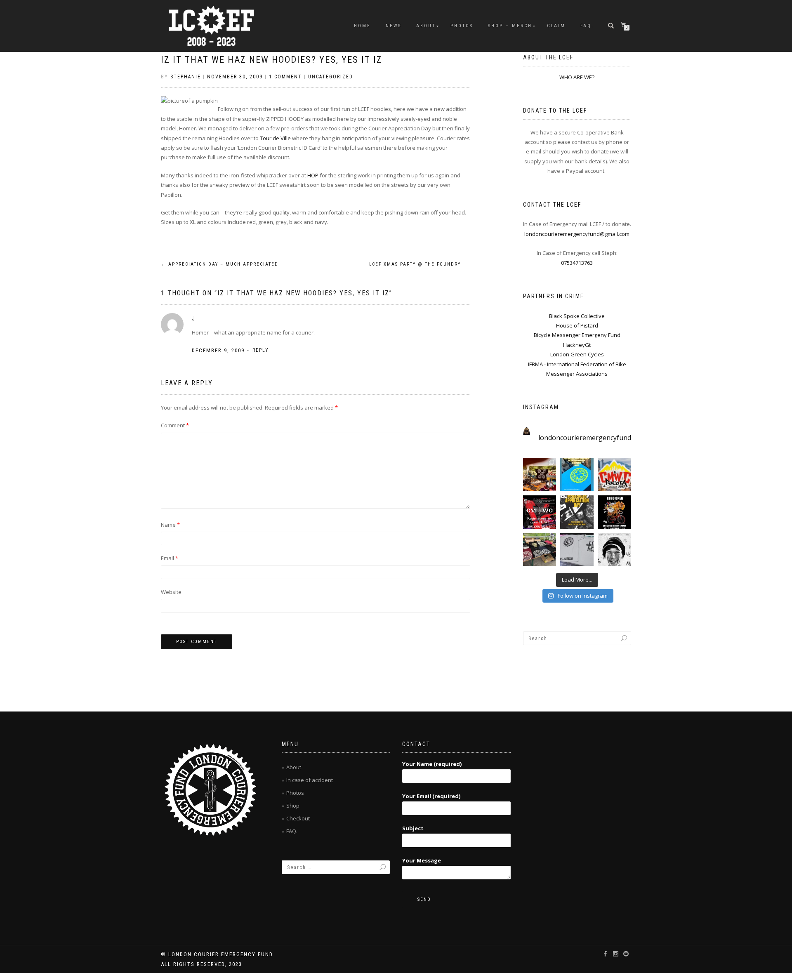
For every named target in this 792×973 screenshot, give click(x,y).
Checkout (298, 818)
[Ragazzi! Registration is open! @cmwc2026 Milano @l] (539, 512)
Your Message (421, 860)
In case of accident (309, 780)
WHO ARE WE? (576, 77)
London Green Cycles (577, 354)
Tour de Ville (276, 138)
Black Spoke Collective (577, 316)
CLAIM (556, 25)
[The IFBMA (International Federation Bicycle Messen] (614, 474)
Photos (295, 792)
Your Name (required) (432, 764)
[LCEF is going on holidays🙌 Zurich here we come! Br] (577, 549)
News (393, 25)
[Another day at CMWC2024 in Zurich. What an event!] (539, 549)
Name (170, 524)
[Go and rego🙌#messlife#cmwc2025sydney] (614, 512)
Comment (175, 425)
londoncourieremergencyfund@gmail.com (576, 234)
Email (169, 558)
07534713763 (577, 262)
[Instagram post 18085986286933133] (577, 512)
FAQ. (587, 25)
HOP (313, 175)
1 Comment (285, 77)
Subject (413, 828)
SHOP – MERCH (510, 25)
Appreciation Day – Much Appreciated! (220, 264)
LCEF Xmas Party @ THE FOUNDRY (419, 264)
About (426, 25)
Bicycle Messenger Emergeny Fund (577, 335)
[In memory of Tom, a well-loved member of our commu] (614, 549)
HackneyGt (577, 345)
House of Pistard (577, 325)
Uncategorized (330, 77)
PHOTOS (461, 25)
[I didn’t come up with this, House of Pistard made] (577, 474)
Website (171, 592)
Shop (292, 805)
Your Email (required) (431, 796)
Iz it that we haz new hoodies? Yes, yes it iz (271, 59)
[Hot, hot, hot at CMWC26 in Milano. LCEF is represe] (539, 474)
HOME (362, 25)
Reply (260, 350)
